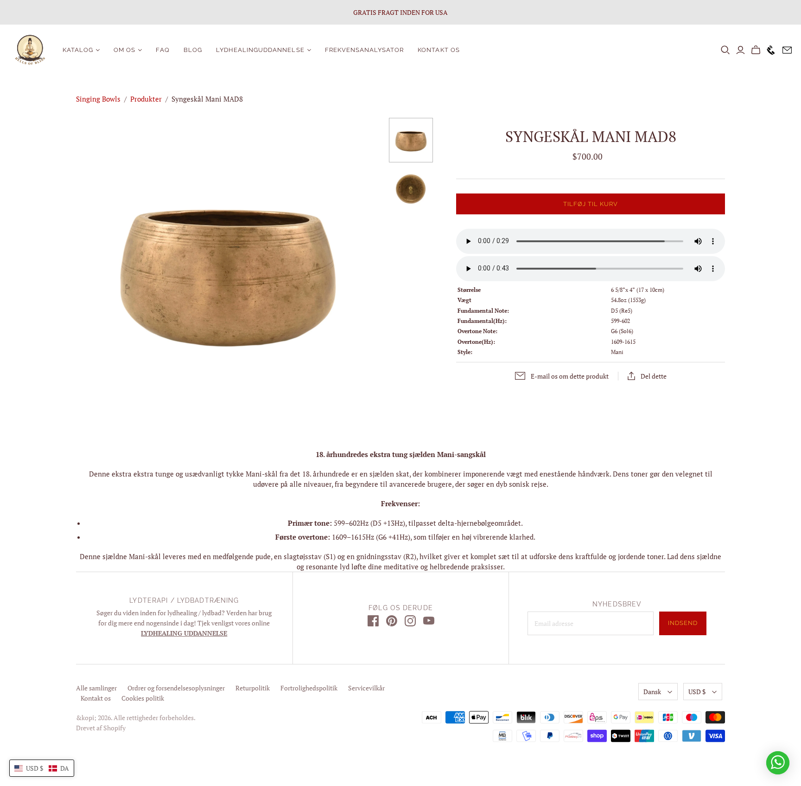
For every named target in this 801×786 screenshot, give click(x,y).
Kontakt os (438, 49)
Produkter (146, 98)
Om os (124, 49)
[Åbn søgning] (725, 50)
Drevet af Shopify (101, 727)
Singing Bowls (98, 98)
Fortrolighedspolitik (308, 687)
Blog (193, 49)
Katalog (78, 49)
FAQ (162, 49)
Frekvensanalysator (364, 49)
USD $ (697, 691)
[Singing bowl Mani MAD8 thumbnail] (411, 140)
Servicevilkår (366, 687)
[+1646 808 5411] (769, 50)
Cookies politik (142, 698)
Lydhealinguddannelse (260, 49)
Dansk (652, 691)
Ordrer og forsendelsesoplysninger (176, 687)
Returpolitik (252, 687)
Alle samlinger (96, 687)
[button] (42, 768)
